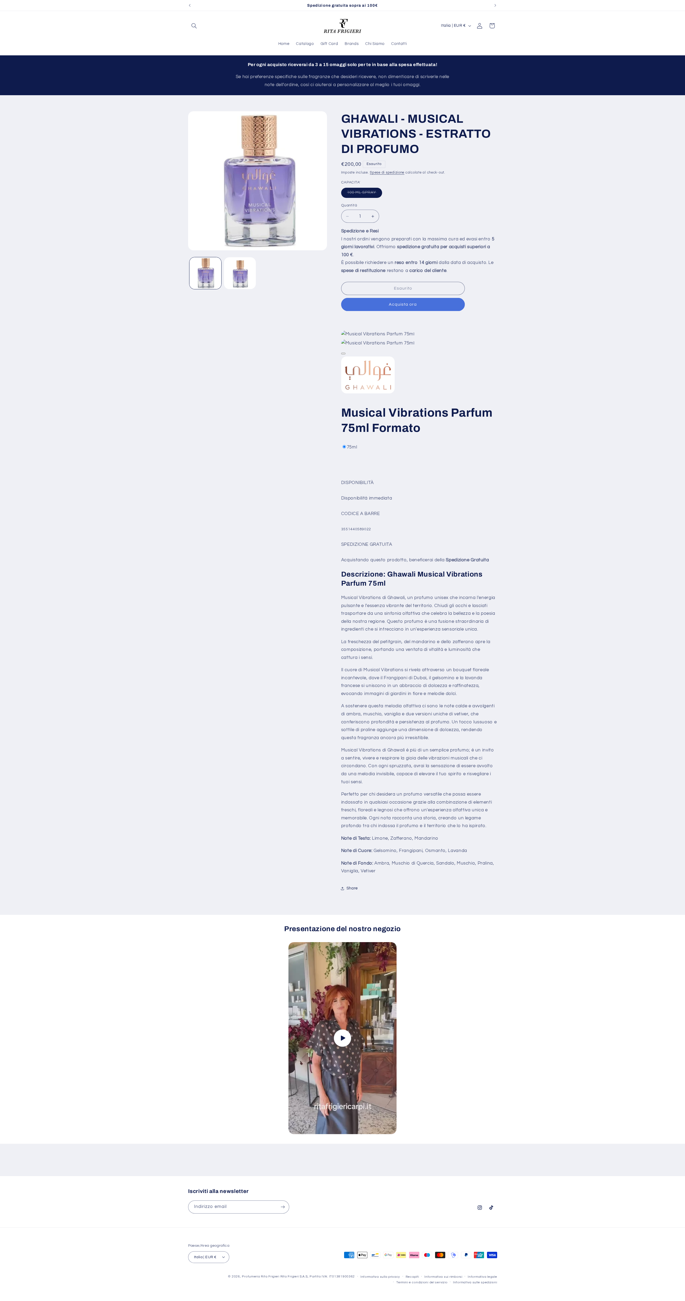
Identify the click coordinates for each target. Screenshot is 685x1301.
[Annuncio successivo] (495, 5)
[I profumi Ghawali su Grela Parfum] (368, 393)
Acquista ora (403, 304)
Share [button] (352, 888)
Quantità (349, 205)
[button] (194, 26)
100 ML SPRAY (364, 194)
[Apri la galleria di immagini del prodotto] (343, 353)
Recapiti (412, 1276)
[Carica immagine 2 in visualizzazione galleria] (240, 273)
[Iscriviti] (282, 1206)
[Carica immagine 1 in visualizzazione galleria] (205, 273)
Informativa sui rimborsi (443, 1276)
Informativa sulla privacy (380, 1276)
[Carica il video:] (342, 1038)
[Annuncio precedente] (190, 5)
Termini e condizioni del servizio (421, 1282)
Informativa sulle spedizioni (475, 1282)
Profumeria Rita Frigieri (260, 1276)
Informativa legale (482, 1276)
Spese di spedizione (387, 172)
